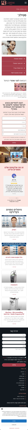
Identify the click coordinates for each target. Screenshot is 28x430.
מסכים (14, 421)
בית (25, 9)
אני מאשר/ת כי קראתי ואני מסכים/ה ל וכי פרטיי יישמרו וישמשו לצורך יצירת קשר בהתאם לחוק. (14, 359)
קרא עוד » (14, 239)
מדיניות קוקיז (17, 428)
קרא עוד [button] (14, 193)
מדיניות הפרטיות (6, 137)
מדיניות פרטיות (11, 428)
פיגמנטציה (14, 285)
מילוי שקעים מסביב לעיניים (14, 257)
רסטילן (14, 230)
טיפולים (22, 9)
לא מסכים (14, 424)
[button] (2, 409)
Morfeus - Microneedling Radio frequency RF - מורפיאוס (14, 313)
